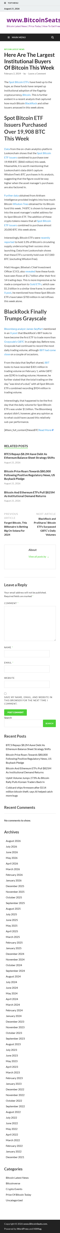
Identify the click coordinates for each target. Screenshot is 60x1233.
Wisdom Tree (20, 203)
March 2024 (13, 1004)
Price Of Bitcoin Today (18, 1194)
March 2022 (13, 1140)
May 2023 (12, 1061)
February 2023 (14, 1078)
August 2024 (13, 976)
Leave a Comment (37, 73)
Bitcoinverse (13, 1183)
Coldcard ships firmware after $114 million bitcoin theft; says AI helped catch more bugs (29, 791)
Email (8, 662)
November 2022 (15, 1094)
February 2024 (14, 1010)
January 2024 (14, 1015)
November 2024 (15, 959)
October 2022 (14, 1100)
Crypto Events (14, 1188)
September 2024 (15, 970)
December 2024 (15, 953)
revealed (30, 271)
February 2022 (14, 1145)
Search (8, 717)
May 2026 (12, 857)
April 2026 (12, 863)
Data (7, 148)
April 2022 (12, 1134)
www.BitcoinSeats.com (35, 1223)
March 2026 (13, 869)
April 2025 (12, 931)
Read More (44, 429)
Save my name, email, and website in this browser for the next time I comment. (28, 700)
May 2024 (12, 993)
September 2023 (15, 1038)
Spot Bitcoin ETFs (19, 82)
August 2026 (13, 840)
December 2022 (15, 1089)
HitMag (37, 1228)
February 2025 (14, 942)
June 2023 (12, 1055)
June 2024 (12, 987)
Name (8, 647)
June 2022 (12, 1123)
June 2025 (12, 919)
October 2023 (14, 1032)
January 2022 (14, 1151)
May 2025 (12, 925)
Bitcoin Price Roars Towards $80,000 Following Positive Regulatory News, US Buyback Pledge (29, 475)
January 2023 (14, 1083)
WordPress (23, 1228)
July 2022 (11, 1117)
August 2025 (13, 908)
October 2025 (14, 897)
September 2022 (15, 1106)
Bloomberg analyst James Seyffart (23, 328)
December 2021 (15, 1157)
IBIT (46, 362)
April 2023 (12, 1066)
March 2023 (13, 1072)
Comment (11, 603)
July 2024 (11, 982)
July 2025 (11, 914)
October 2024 (14, 965)
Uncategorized (14, 1200)
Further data (11, 195)
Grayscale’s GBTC (14, 341)
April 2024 (12, 998)
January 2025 (14, 948)
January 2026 (14, 880)
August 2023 (13, 1044)
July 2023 (11, 1049)
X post (8, 292)
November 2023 (15, 1027)
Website (9, 678)
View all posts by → (38, 556)
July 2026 (11, 846)
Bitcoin (26, 94)
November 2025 (15, 891)
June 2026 (12, 852)
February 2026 (14, 874)
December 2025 (15, 886)
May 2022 (12, 1128)
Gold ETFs (36, 284)
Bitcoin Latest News (14, 49)
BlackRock (31, 103)
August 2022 (13, 1111)
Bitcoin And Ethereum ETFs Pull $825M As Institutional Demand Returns (29, 494)
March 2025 (13, 936)
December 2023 (15, 1021)
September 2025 (15, 902)
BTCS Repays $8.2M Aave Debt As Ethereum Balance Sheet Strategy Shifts (29, 455)
